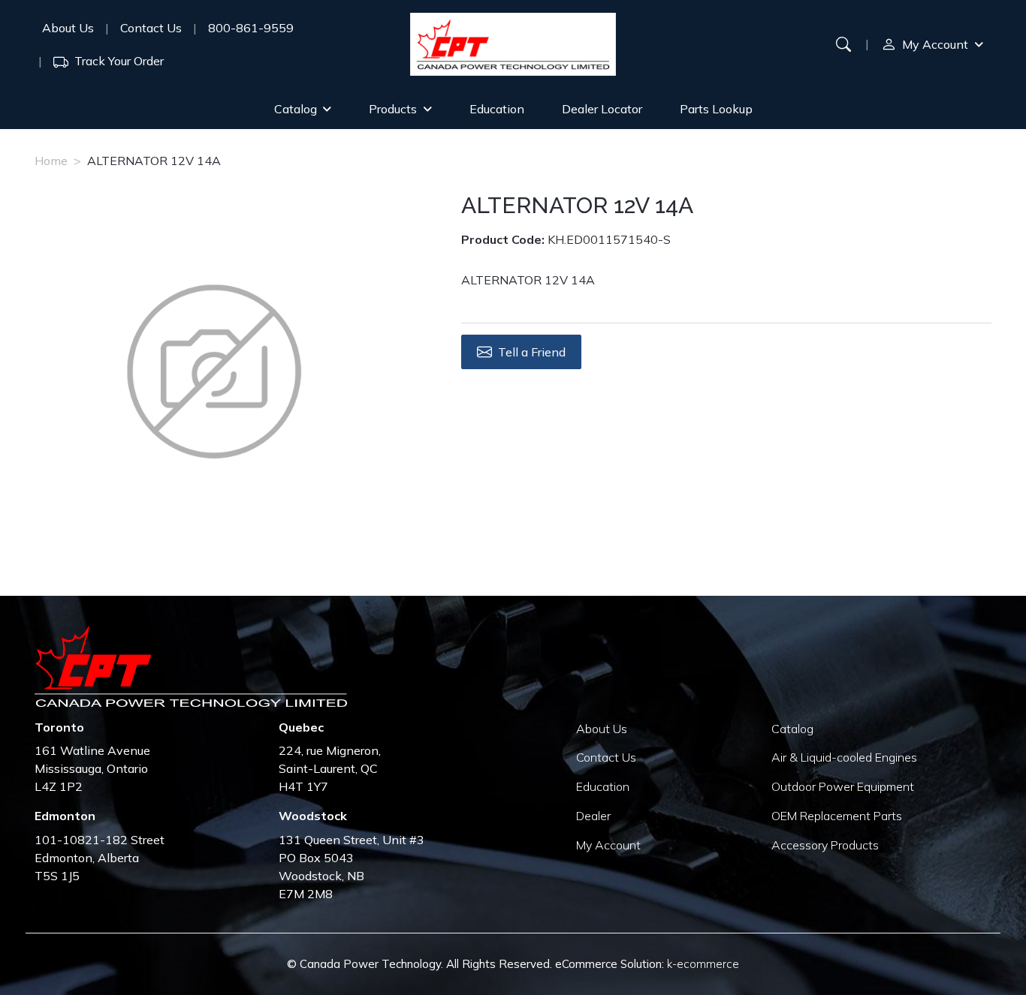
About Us (68, 27)
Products (393, 108)
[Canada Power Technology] (512, 44)
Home (51, 160)
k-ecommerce (703, 964)
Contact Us (151, 27)
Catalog (295, 108)
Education (496, 108)
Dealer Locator (602, 108)
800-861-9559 (251, 27)
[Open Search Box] (843, 44)
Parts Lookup (716, 108)
